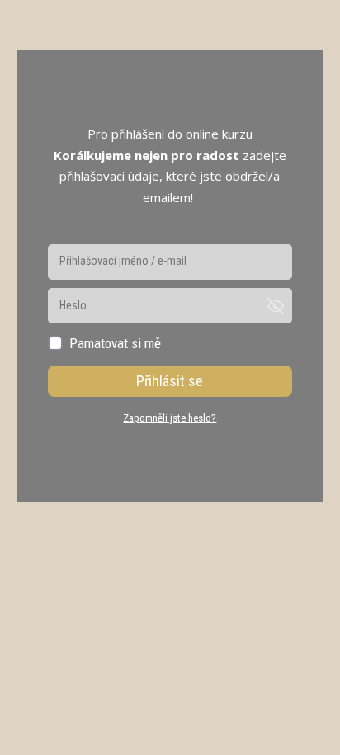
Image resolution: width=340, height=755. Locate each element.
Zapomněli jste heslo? (169, 418)
